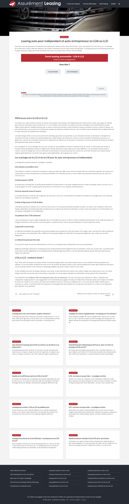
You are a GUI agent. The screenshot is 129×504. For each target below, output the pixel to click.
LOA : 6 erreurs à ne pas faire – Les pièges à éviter (87, 376)
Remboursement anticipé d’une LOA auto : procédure (89, 438)
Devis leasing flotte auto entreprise (22, 474)
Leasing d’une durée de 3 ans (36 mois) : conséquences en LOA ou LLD (35, 439)
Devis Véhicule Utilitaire (18, 470)
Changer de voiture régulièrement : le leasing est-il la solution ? (93, 314)
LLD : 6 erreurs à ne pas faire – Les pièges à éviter (87, 407)
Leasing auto (64, 37)
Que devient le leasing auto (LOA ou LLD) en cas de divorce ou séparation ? (35, 346)
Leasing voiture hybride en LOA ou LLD (100, 486)
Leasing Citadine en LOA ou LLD (59, 470)
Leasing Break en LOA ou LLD (58, 486)
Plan (67, 500)
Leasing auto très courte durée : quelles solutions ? (31, 314)
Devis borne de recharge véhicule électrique (24, 482)
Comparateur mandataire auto (20, 486)
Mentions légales (75, 500)
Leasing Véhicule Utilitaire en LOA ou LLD (101, 478)
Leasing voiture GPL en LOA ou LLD (99, 482)
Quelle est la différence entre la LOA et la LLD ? (30, 376)
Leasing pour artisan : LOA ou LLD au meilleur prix (30, 407)
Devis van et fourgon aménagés (20, 478)
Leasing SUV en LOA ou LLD (57, 478)
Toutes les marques (73, 4)
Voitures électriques (89, 4)
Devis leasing (103, 4)
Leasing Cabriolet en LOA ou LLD (98, 470)
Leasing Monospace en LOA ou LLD (99, 474)
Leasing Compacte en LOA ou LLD (60, 474)
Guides (113, 4)
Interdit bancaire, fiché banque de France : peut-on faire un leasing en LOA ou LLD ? (91, 346)
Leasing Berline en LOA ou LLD (58, 482)
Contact (83, 500)
